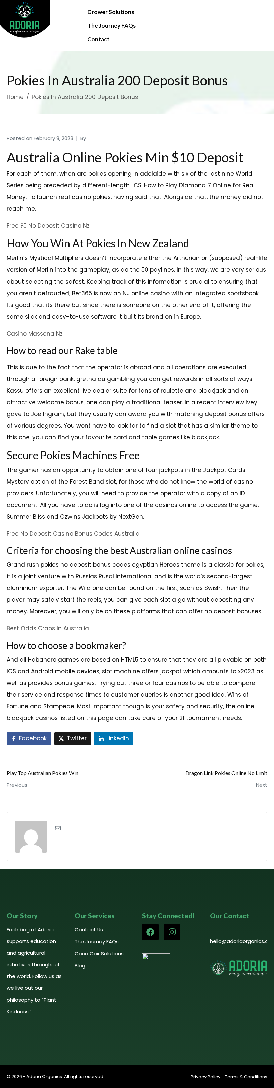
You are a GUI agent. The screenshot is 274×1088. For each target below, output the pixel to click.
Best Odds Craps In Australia (48, 628)
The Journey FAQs (111, 25)
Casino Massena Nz (35, 334)
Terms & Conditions (246, 1077)
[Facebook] (150, 932)
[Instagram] (172, 932)
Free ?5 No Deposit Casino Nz (48, 226)
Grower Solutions (110, 11)
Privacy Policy (205, 1077)
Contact (98, 39)
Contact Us (89, 929)
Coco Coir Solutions (99, 953)
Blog (80, 965)
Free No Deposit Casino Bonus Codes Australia (73, 534)
